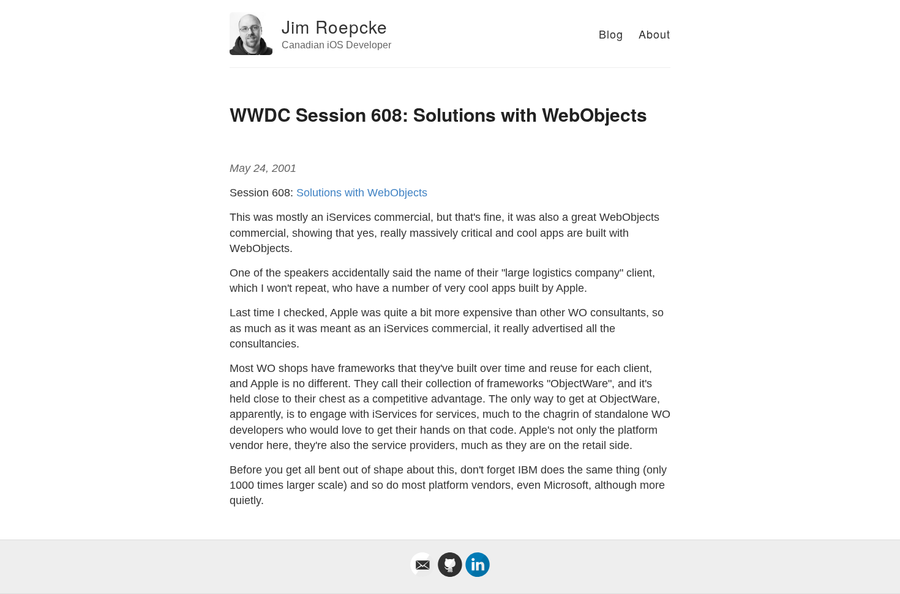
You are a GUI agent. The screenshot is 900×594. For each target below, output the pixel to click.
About (654, 34)
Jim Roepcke (335, 26)
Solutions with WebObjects (361, 193)
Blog (611, 34)
